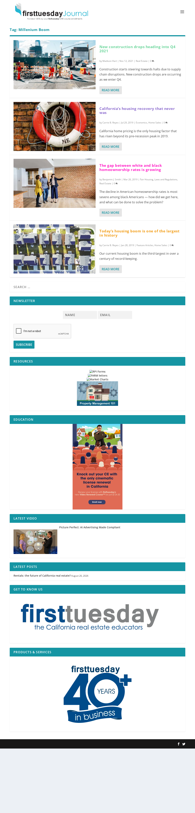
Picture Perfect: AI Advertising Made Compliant (89, 527)
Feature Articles (145, 245)
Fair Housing (146, 179)
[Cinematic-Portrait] (97, 466)
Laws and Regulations (165, 179)
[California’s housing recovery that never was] (55, 126)
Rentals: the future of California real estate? (42, 575)
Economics (141, 122)
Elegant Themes (34, 744)
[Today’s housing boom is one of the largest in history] (55, 248)
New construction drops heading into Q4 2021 (137, 48)
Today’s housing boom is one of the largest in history (139, 233)
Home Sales (154, 122)
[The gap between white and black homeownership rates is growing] (55, 183)
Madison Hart (109, 61)
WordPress (65, 744)
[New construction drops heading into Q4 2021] (55, 64)
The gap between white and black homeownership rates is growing (130, 167)
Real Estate (142, 61)
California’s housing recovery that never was (137, 110)
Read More (110, 90)
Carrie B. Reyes (110, 122)
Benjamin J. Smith (111, 179)
